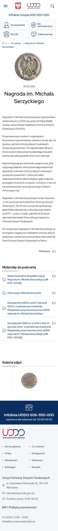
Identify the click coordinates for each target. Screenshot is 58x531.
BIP (4, 507)
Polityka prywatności (23, 507)
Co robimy (16, 43)
